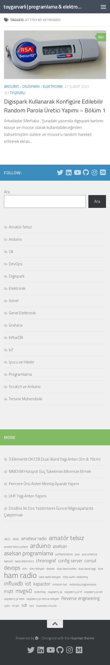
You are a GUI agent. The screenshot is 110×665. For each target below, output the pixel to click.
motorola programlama (82, 584)
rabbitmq (40, 592)
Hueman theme (82, 638)
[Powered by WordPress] (36, 638)
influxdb (13, 583)
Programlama (20, 374)
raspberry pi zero (14, 599)
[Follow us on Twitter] (60, 172)
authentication (64, 554)
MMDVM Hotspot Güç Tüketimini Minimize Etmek (50, 471)
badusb (8, 561)
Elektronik (53, 86)
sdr (24, 605)
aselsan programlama (28, 553)
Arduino (11, 86)
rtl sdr (15, 606)
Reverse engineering (80, 598)
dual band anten (66, 569)
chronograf (46, 560)
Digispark (31, 86)
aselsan (60, 546)
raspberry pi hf (73, 592)
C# (11, 251)
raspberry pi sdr (93, 592)
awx (77, 554)
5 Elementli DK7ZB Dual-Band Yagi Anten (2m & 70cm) (54, 459)
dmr (25, 569)
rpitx (7, 606)
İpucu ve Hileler (21, 362)
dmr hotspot (37, 569)
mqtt (8, 591)
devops (12, 567)
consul (90, 560)
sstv (31, 606)
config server (70, 560)
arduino (40, 545)
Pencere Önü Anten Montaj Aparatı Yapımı (44, 484)
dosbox (50, 569)
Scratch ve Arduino (25, 386)
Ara (7, 192)
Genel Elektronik (22, 313)
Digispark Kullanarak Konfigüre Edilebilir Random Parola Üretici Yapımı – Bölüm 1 (54, 106)
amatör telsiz (66, 538)
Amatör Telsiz (20, 227)
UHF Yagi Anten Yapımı (27, 496)
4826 (16, 539)
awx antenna (89, 554)
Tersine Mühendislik (25, 399)
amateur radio (34, 538)
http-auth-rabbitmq (75, 577)
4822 (7, 539)
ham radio (20, 575)
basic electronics (24, 561)
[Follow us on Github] (85, 172)
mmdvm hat (59, 584)
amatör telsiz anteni (16, 547)
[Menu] (103, 6)
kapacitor (41, 584)
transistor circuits (46, 606)
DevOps (15, 264)
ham (100, 569)
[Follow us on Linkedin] (68, 172)
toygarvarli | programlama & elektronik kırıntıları (43, 6)
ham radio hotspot (50, 577)
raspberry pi (55, 592)
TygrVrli (17, 93)
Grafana (15, 325)
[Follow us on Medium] (103, 172)
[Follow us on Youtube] (77, 172)
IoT (11, 350)
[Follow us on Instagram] (94, 172)
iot (28, 583)
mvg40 (23, 591)
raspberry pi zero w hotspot (42, 599)
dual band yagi (87, 569)
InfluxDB (16, 337)
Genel (13, 301)
